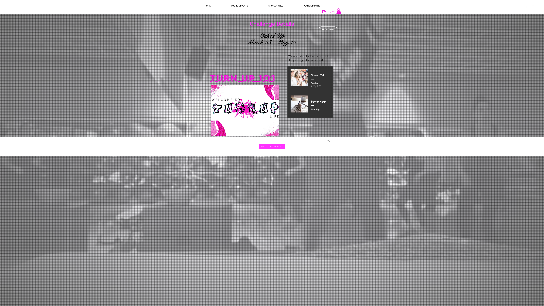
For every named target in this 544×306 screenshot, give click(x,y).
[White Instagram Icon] (537, 6)
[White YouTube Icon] (532, 6)
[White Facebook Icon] (527, 6)
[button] (338, 11)
